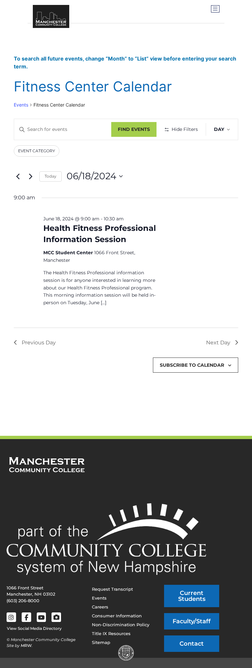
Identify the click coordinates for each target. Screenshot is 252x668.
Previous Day (39, 342)
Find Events (134, 129)
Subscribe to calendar (192, 365)
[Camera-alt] (56, 617)
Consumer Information (117, 615)
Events (21, 105)
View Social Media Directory (34, 628)
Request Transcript (112, 589)
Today (50, 176)
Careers (100, 606)
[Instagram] (11, 617)
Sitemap (101, 642)
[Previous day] (18, 176)
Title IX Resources (111, 633)
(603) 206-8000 (23, 600)
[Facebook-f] (26, 617)
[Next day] (30, 176)
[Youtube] (41, 617)
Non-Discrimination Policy (120, 624)
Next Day (218, 342)
